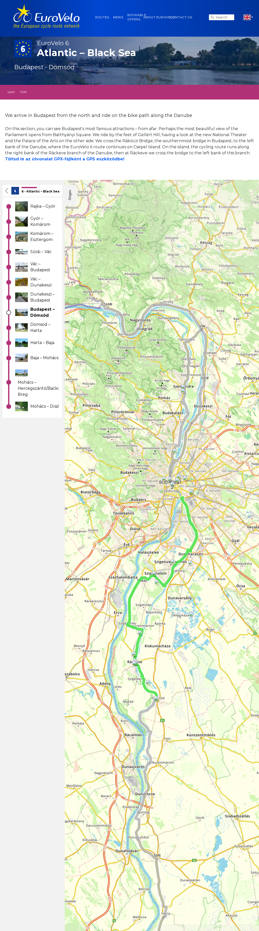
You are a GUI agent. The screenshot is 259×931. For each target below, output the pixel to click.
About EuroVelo (159, 17)
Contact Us (181, 17)
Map (11, 92)
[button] (248, 17)
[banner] (46, 17)
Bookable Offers (136, 17)
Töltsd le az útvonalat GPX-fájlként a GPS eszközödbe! (64, 159)
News (118, 17)
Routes (102, 17)
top (23, 92)
